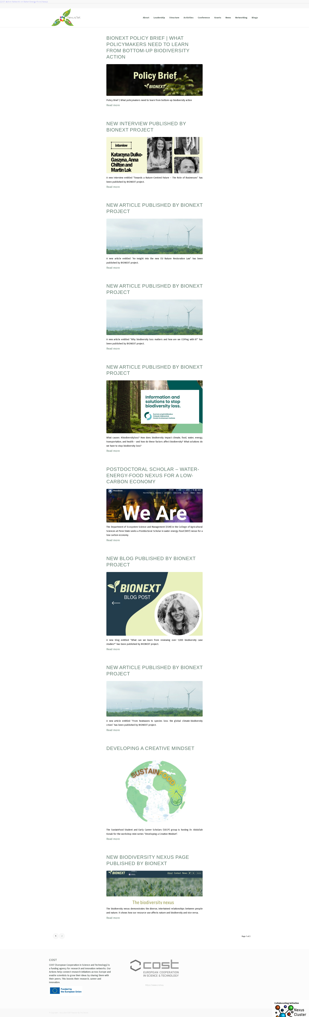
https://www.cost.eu (154, 985)
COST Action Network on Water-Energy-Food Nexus (24, 1)
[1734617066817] (154, 155)
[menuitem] (146, 17)
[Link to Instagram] (247, 5)
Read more (113, 105)
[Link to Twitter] (238, 5)
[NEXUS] (154, 604)
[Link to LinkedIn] (243, 5)
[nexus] (154, 236)
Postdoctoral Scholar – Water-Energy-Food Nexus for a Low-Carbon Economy (152, 475)
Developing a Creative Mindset (150, 748)
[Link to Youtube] (233, 5)
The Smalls (84, 1013)
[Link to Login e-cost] (257, 5)
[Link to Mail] (252, 5)
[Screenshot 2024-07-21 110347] (154, 406)
